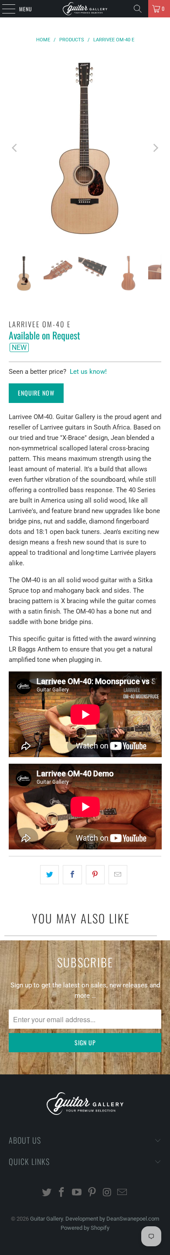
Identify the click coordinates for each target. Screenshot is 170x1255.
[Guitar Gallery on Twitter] (46, 1193)
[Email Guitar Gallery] (122, 1193)
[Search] (137, 8)
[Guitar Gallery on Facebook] (61, 1193)
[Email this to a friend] (118, 874)
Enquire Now (36, 392)
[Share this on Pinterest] (95, 874)
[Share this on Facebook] (72, 874)
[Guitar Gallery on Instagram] (107, 1193)
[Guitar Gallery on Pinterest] (92, 1193)
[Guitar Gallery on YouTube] (77, 1193)
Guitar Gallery (46, 1218)
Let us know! (88, 372)
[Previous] (15, 148)
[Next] (155, 148)
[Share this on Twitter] (49, 874)
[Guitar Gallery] (85, 8)
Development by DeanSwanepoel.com (112, 1218)
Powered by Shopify (85, 1228)
